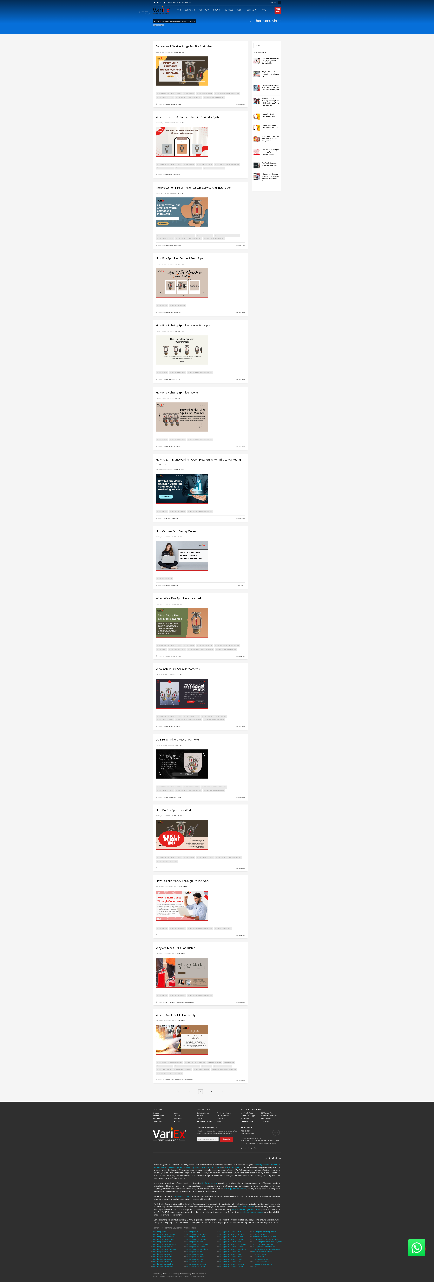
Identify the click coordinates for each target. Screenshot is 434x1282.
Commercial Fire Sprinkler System (170, 93)
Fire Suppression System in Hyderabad (232, 1244)
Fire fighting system (205, 93)
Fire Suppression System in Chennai (231, 1239)
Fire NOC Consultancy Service (262, 1264)
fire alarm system (176, 1062)
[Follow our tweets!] (273, 1158)
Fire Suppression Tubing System (230, 1232)
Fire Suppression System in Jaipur (230, 1254)
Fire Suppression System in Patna (230, 1257)
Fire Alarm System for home (195, 1062)
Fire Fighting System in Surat (162, 1262)
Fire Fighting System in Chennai (163, 1239)
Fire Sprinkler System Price (214, 97)
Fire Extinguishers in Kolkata (195, 1247)
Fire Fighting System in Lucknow (163, 1264)
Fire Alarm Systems (245, 1206)
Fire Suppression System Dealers (263, 1247)
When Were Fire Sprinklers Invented (179, 598)
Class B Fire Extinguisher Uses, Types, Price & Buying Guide (270, 60)
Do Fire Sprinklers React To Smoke (177, 739)
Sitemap (176, 1274)
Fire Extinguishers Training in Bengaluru (265, 1239)
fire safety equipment (224, 928)
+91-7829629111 (187, 2)
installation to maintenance (251, 1212)
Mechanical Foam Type (269, 1116)
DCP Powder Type (267, 1113)
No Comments (240, 104)
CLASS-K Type (265, 1121)
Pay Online (176, 1121)
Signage (199, 1118)
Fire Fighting (190, 93)
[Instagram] (161, 2)
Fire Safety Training (202, 1069)
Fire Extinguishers (203, 1113)
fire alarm (162, 1062)
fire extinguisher (215, 1062)
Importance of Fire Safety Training (170, 1073)
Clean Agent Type (247, 1121)
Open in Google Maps (249, 1148)
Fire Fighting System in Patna (162, 1257)
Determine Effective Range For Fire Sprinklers (184, 46)
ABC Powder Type (247, 1113)
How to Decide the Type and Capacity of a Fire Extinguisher (270, 138)
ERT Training (170, 1002)
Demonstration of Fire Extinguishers (264, 1237)
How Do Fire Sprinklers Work (174, 810)
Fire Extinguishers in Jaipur (195, 1254)
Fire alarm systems (233, 1167)
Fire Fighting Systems (182, 1196)
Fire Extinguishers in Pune (194, 1252)
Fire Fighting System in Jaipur (162, 1254)
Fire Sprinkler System (166, 97)
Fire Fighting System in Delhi (162, 1242)
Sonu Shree (180, 52)
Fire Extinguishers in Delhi (194, 1242)
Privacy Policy (157, 1274)
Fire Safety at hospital (183, 1069)
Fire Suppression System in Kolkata (231, 1247)
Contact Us (202, 1274)
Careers (195, 1274)
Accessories (221, 1118)
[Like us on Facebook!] (269, 1158)
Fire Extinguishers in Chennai (196, 1239)
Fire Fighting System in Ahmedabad (165, 1249)
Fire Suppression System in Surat (230, 1262)
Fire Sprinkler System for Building (189, 97)
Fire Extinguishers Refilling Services (264, 1232)
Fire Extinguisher (181, 1002)
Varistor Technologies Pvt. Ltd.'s (245, 1209)
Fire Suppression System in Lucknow (231, 1264)
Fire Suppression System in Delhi (230, 1242)
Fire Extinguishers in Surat (195, 1262)
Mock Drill (190, 1002)
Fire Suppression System (171, 1167)
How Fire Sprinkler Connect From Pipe (179, 258)
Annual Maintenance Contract (262, 1252)
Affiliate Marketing (172, 518)
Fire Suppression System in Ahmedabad (232, 1249)
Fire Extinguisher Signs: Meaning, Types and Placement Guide (270, 152)
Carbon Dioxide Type (248, 1116)
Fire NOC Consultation (259, 1234)
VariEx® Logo (157, 1121)
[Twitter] (157, 2)
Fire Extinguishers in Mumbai (195, 1237)
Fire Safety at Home (165, 1069)
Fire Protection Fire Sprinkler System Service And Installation (194, 187)
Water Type (245, 1118)
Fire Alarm (200, 1116)
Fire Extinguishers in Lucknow (196, 1264)
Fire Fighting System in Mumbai (163, 1237)
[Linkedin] (164, 2)
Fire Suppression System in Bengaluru (232, 1234)
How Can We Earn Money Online (176, 531)
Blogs (219, 1121)
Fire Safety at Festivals (223, 1066)
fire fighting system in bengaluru (228, 93)
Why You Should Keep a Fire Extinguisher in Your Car (271, 74)
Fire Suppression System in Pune (230, 1252)
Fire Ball (254, 1266)
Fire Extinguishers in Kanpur (195, 1266)
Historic (175, 1113)
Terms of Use (167, 1274)
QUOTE (278, 10)
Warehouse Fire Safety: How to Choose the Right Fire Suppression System (270, 87)
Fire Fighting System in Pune (162, 1252)
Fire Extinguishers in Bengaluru (196, 1234)
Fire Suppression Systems (235, 1188)
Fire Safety (162, 649)
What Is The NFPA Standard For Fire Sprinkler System (189, 117)
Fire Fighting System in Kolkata (163, 1247)
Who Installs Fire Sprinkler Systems (178, 669)
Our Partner (157, 1118)
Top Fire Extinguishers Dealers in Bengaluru (267, 1242)
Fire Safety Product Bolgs (260, 1262)
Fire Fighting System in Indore (163, 1259)
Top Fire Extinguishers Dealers (262, 1244)
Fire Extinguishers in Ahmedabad (197, 1249)
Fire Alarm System (258, 1257)
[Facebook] (154, 2)
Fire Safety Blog (185, 1274)
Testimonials (177, 1118)
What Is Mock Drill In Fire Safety (176, 1015)
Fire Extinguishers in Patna (195, 1257)
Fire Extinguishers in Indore (195, 1259)
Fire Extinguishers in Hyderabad (197, 1244)
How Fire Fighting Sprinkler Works (177, 392)
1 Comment (241, 585)
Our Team (176, 1116)
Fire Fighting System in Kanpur (163, 1266)
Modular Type (266, 1118)
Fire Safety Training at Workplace (224, 1069)
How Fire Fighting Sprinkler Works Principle (183, 325)
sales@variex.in (250, 1133)
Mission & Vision (158, 1116)
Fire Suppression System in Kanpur (231, 1266)
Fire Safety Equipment (204, 1121)
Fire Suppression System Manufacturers (266, 1249)
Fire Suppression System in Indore (230, 1259)
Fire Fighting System (173, 379)
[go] (277, 45)
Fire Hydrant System (224, 1113)
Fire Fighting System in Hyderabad (164, 1244)
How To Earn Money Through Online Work (182, 881)
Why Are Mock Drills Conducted (176, 948)
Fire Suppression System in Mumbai (231, 1237)
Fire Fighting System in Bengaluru (164, 1234)
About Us (156, 1113)
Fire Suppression (223, 1116)
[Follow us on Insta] (276, 1158)
